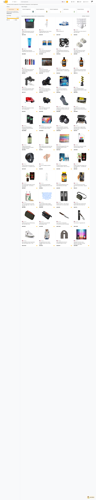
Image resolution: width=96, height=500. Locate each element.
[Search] (67, 2)
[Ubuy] (6, 2)
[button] (73, 1)
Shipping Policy (9, 13)
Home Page (9, 4)
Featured (87, 16)
